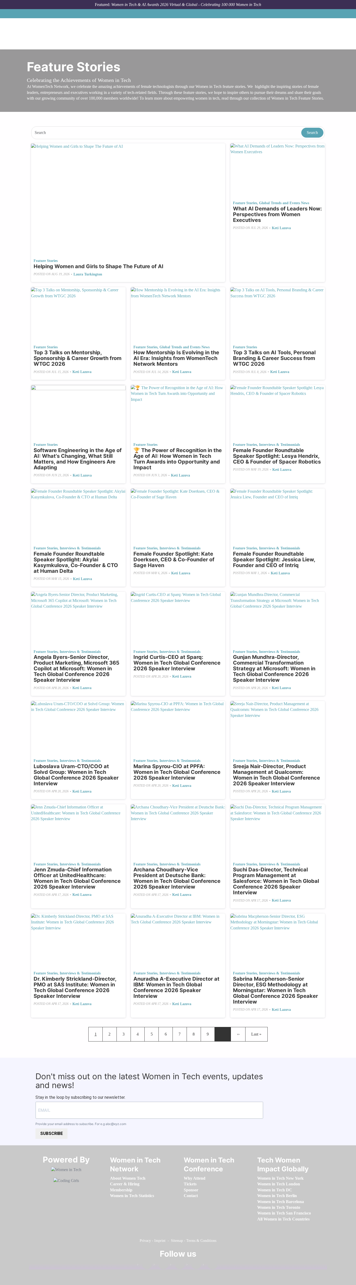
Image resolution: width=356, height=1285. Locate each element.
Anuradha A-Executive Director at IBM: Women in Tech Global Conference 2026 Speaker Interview (176, 987)
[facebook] (144, 1265)
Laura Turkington (87, 274)
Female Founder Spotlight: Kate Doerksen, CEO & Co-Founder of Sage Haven (173, 559)
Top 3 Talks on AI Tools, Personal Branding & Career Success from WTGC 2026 (274, 358)
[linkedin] (161, 1265)
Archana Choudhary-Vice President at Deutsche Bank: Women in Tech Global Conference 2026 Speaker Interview (176, 878)
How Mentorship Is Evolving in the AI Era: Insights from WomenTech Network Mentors (176, 358)
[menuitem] (127, 1178)
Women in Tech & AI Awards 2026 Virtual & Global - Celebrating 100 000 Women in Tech (186, 4)
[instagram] (177, 1265)
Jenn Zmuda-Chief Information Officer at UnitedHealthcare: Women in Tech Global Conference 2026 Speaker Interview (77, 878)
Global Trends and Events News (284, 203)
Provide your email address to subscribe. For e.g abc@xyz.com (80, 1124)
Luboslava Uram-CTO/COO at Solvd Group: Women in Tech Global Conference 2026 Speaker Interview (76, 775)
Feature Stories (46, 261)
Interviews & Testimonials (279, 445)
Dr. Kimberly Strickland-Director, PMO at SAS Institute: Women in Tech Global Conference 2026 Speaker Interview (75, 987)
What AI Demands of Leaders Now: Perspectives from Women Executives (277, 214)
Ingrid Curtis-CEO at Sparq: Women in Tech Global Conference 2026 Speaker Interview (176, 663)
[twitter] (193, 1265)
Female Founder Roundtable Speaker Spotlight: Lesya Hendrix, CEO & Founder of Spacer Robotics (277, 456)
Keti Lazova (281, 228)
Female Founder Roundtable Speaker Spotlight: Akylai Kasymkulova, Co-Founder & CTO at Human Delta (76, 562)
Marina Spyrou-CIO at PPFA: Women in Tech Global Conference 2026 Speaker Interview (176, 772)
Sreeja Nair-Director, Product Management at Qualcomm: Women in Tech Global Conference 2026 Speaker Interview (276, 775)
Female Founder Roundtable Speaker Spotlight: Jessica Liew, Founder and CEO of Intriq (274, 559)
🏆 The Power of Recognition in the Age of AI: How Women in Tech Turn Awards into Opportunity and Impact (177, 459)
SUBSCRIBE (51, 1133)
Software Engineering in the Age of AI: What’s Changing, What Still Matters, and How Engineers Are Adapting (78, 459)
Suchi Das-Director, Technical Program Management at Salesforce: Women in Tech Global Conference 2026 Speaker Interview (276, 881)
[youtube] (210, 1265)
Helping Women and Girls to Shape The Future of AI (98, 266)
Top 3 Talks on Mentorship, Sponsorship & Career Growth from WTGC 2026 (77, 358)
